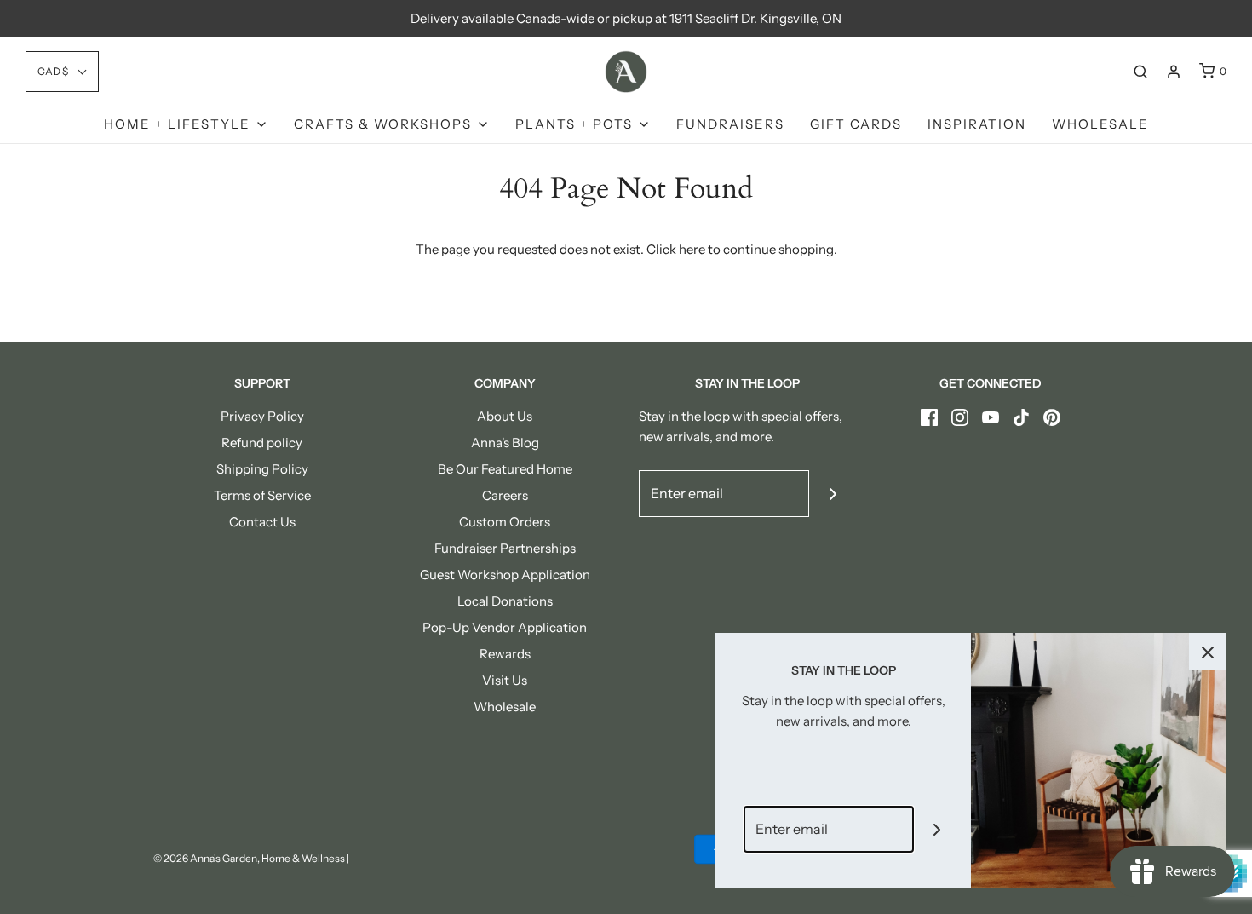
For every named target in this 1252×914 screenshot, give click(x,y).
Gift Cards (856, 124)
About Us (504, 416)
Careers (505, 495)
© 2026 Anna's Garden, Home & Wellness (249, 858)
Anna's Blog (505, 442)
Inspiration (977, 124)
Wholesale (1100, 124)
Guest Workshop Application (505, 574)
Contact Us (262, 522)
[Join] (832, 493)
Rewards (505, 654)
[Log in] (1173, 71)
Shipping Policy (262, 469)
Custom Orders (504, 522)
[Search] (1140, 71)
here (692, 249)
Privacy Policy (262, 416)
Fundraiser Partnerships (505, 548)
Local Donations (505, 601)
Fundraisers (730, 124)
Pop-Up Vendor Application (504, 627)
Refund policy (261, 442)
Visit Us (504, 680)
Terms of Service (262, 495)
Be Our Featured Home (505, 469)
